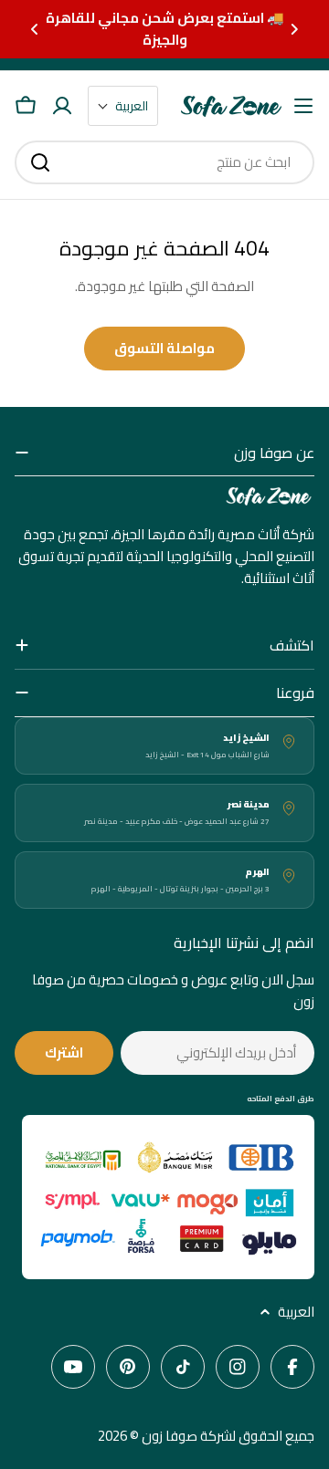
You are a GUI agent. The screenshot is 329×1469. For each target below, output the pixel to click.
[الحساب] (62, 106)
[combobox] (164, 162)
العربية (296, 1312)
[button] (294, 29)
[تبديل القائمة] (303, 106)
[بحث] (40, 162)
